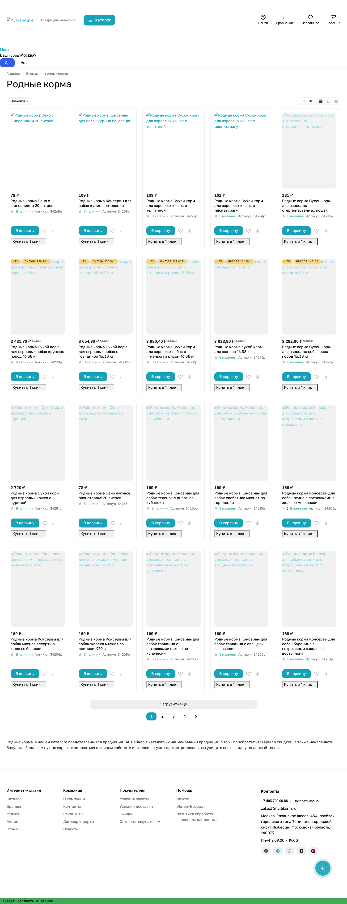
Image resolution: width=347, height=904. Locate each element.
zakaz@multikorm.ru (278, 808)
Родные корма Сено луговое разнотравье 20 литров (104, 495)
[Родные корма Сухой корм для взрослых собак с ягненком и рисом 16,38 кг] (173, 297)
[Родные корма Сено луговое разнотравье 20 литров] (106, 443)
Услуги (13, 814)
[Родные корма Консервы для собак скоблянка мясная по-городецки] (241, 443)
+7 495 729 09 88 (264, 6)
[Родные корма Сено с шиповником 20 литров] (38, 150)
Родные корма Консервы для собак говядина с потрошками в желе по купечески (172, 646)
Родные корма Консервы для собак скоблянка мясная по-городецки (240, 498)
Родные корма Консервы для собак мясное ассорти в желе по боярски (37, 644)
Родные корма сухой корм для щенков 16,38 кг (238, 349)
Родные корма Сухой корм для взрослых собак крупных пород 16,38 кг (37, 352)
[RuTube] (313, 851)
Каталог (14, 799)
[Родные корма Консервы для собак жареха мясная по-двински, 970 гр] (106, 589)
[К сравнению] (53, 230)
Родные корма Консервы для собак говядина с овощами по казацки (240, 644)
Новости (71, 829)
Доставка (98, 6)
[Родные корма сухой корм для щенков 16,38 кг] (241, 297)
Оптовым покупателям (140, 821)
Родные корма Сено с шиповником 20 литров (32, 203)
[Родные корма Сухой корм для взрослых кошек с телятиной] (173, 150)
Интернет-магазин (24, 790)
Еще (229, 6)
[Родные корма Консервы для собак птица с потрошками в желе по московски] (309, 443)
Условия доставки (136, 806)
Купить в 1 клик (27, 241)
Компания (72, 790)
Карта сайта (138, 6)
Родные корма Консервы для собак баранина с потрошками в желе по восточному (308, 646)
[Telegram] (278, 851)
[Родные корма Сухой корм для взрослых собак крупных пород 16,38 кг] (38, 297)
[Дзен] (301, 851)
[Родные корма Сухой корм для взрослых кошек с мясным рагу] (241, 150)
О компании (74, 799)
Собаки (37, 38)
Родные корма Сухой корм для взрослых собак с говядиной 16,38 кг (103, 352)
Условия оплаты (134, 799)
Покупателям (132, 790)
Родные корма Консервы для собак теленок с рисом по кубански (172, 498)
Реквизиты (73, 814)
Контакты (77, 6)
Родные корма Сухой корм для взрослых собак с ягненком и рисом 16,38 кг (170, 352)
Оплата (182, 799)
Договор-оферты (78, 821)
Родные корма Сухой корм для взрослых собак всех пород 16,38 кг (306, 352)
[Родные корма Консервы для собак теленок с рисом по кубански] (173, 443)
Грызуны (83, 38)
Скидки (117, 6)
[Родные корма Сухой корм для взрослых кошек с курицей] (38, 443)
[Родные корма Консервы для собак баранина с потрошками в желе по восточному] (309, 589)
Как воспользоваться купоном (178, 6)
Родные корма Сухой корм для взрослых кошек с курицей (35, 498)
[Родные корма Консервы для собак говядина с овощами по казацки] (241, 589)
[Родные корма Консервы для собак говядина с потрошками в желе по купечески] (173, 589)
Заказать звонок (297, 6)
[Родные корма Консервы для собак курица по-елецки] (106, 150)
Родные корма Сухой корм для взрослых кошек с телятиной (170, 206)
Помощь (184, 790)
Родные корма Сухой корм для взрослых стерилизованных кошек (306, 206)
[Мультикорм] (20, 20)
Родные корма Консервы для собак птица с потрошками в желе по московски (308, 498)
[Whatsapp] (290, 851)
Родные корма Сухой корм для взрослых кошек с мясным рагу (238, 206)
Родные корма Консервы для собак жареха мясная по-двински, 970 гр (105, 644)
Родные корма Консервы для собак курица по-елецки (105, 203)
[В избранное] (44, 230)
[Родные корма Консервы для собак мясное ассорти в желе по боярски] (38, 589)
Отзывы (13, 829)
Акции (213, 6)
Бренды (13, 38)
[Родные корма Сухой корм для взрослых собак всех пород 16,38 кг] (309, 297)
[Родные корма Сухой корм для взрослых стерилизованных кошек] (309, 150)
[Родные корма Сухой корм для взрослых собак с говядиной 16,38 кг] (106, 297)
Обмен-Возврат (190, 806)
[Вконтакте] (266, 851)
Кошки (59, 38)
